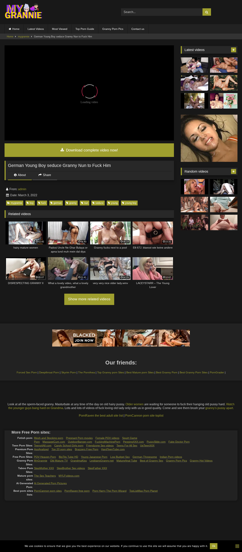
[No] (237, 546)
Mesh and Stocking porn (48, 437)
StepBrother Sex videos (71, 468)
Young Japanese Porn (94, 456)
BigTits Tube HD (68, 456)
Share (46, 175)
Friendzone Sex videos (100, 445)
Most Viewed (59, 28)
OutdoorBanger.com (80, 441)
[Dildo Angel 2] (223, 101)
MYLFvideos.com (69, 475)
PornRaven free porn (77, 490)
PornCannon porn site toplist (144, 415)
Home (15, 28)
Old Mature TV (59, 460)
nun (86, 202)
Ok (213, 546)
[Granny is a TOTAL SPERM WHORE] (194, 204)
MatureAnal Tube (126, 460)
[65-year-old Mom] (223, 65)
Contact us (137, 28)
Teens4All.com (42, 445)
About (21, 175)
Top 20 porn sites (61, 449)
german (58, 202)
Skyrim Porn (68, 372)
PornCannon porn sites (48, 490)
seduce (99, 202)
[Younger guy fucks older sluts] (194, 222)
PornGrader (217, 372)
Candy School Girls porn (68, 445)
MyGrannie (40, 460)
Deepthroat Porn (49, 372)
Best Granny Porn (166, 372)
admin (22, 189)
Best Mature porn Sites (140, 372)
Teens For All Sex (126, 445)
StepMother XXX (44, 468)
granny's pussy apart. (219, 408)
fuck (43, 202)
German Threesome (145, 456)
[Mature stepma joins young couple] (194, 65)
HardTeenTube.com (113, 449)
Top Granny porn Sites (110, 372)
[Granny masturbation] (223, 204)
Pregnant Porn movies (79, 437)
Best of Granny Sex (151, 460)
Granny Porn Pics (112, 28)
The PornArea (86, 372)
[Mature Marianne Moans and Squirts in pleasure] (223, 83)
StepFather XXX (97, 468)
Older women (134, 404)
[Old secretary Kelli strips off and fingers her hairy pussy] (223, 222)
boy (32, 202)
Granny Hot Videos (201, 460)
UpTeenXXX (147, 445)
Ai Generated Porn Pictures (50, 483)
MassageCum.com (54, 441)
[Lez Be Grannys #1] (194, 101)
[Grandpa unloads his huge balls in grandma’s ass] (223, 187)
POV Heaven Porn (45, 456)
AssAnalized (41, 449)
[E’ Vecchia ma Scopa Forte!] (194, 187)
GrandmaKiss (79, 460)
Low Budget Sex (120, 456)
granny (73, 202)
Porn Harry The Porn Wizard (109, 490)
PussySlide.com (156, 441)
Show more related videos (89, 299)
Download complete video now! (91, 150)
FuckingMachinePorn (107, 441)
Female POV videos (107, 437)
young (114, 202)
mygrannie (23, 36)
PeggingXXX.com (133, 441)
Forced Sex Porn (27, 372)
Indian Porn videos (171, 456)
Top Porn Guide (84, 28)
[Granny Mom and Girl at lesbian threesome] (194, 83)
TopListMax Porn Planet (143, 490)
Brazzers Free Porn (86, 449)
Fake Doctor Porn (179, 441)
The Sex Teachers (45, 475)
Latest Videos (36, 28)
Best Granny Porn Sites (194, 372)
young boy (131, 202)
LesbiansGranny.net (102, 460)
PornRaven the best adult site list (101, 415)
